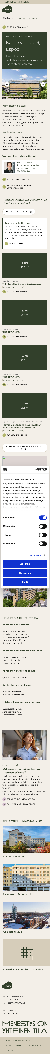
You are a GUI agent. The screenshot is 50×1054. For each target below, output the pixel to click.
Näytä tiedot (35, 555)
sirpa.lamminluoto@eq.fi (26, 168)
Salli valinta (25, 573)
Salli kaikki (25, 564)
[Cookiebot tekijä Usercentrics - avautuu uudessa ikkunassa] (35, 469)
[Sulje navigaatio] (45, 9)
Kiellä (25, 582)
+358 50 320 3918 (23, 171)
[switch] (43, 526)
